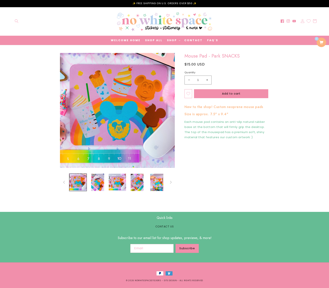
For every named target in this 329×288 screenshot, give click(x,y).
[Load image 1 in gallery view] (78, 182)
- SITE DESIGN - (171, 280)
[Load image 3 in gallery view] (117, 182)
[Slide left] (64, 182)
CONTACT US (164, 226)
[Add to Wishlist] (188, 93)
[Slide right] (171, 182)
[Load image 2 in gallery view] (97, 182)
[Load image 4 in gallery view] (137, 182)
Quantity (189, 72)
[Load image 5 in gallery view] (157, 182)
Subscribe (187, 248)
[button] (16, 21)
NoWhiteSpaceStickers (148, 280)
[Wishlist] (309, 21)
